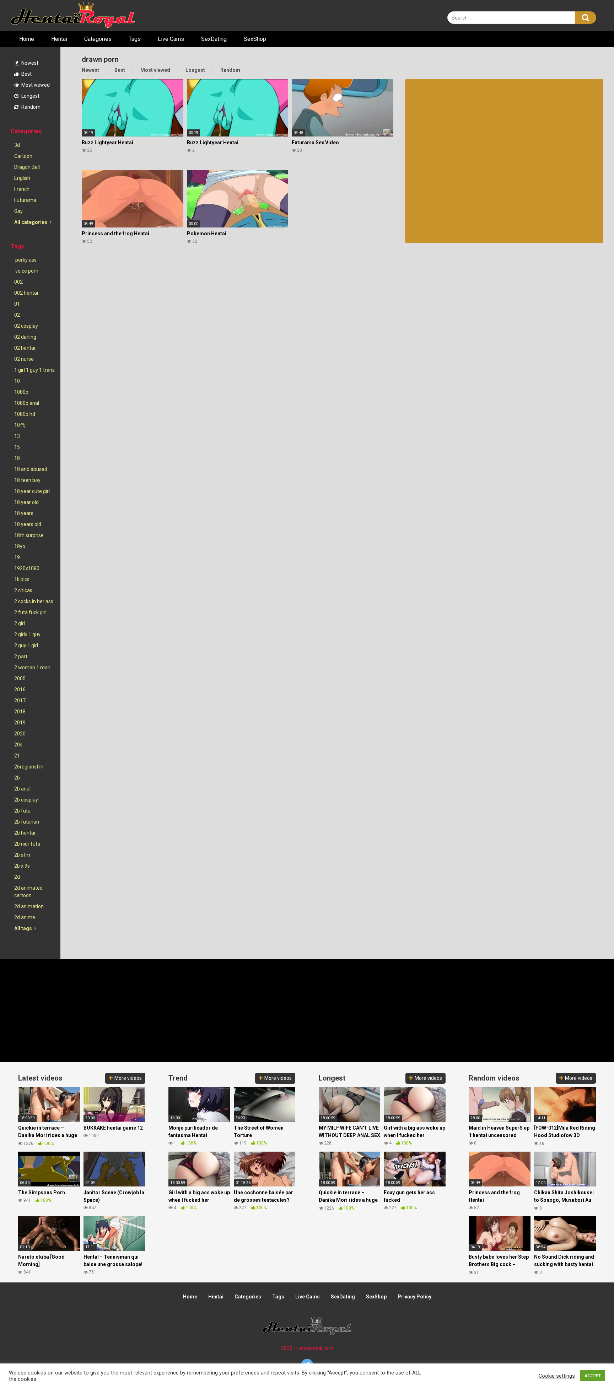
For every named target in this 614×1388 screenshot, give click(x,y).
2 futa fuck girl (30, 612)
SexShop (255, 39)
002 (18, 282)
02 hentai (24, 348)
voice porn (26, 271)
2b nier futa (27, 844)
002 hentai (26, 293)
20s (18, 744)
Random (30, 107)
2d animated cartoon (28, 891)
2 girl (19, 623)
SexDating (214, 39)
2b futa (22, 811)
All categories (31, 222)
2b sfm (22, 855)
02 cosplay (26, 326)
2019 (20, 722)
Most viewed (35, 85)
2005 (20, 678)
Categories (98, 39)
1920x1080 (26, 568)
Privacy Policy (414, 1296)
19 (17, 557)
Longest (29, 96)
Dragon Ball (27, 167)
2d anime (24, 917)
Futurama (25, 200)
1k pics (21, 579)
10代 (19, 425)
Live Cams (171, 39)
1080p (21, 392)
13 (17, 436)
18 (17, 458)
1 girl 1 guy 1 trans (34, 370)
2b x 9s (22, 866)
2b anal (22, 789)
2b (17, 778)
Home (26, 39)
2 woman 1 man (32, 667)
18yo (19, 546)
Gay (18, 211)
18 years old (27, 524)
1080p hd (24, 414)
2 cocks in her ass (33, 601)
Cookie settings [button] (557, 1376)
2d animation (29, 906)
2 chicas (23, 590)
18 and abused (30, 469)
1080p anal (26, 403)
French (21, 189)
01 (17, 304)
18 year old (26, 502)
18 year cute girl (32, 491)
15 (17, 447)
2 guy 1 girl (26, 645)
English (22, 178)
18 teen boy (27, 480)
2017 (20, 700)
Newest (29, 63)
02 (17, 315)
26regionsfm (28, 767)
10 (17, 381)
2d (17, 877)
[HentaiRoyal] (73, 15)
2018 (20, 711)
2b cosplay (26, 800)
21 (17, 756)
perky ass (25, 260)
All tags (23, 928)
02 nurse (24, 359)
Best (26, 74)
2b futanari (26, 822)
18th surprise (29, 535)
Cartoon (23, 156)
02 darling (25, 337)
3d (17, 145)
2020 (20, 733)
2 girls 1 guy (27, 634)
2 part (20, 656)
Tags (135, 39)
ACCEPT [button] (593, 1375)
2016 (20, 689)
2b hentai (24, 833)
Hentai (59, 39)
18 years (23, 513)
